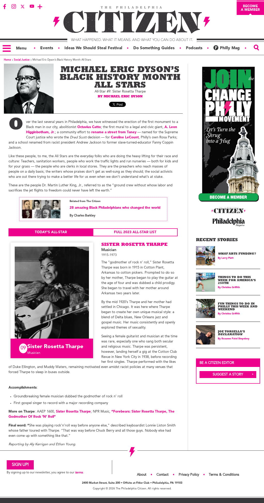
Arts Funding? (237, 254)
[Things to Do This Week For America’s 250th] (205, 282)
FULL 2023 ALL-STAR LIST (135, 232)
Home (7, 59)
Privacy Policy (189, 474)
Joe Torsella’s (231, 333)
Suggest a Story (228, 374)
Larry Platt (227, 258)
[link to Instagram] (14, 6)
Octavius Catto (89, 127)
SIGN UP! (20, 465)
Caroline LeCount (125, 137)
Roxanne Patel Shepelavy (235, 339)
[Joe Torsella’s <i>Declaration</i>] (205, 335)
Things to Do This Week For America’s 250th (237, 280)
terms (79, 472)
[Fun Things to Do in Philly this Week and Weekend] (205, 308)
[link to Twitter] (23, 6)
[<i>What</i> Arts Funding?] (205, 255)
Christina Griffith (230, 287)
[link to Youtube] (32, 6)
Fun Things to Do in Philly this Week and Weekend (238, 307)
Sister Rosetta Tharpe (73, 411)
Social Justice (22, 59)
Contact (162, 474)
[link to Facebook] (5, 6)
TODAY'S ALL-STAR (51, 232)
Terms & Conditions (224, 474)
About (141, 474)
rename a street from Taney (113, 132)
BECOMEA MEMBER (250, 8)
